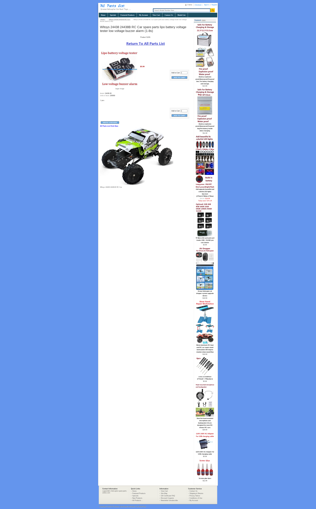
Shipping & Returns (196, 493)
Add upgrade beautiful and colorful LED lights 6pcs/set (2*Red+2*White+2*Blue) (205, 192)
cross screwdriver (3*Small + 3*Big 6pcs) (205, 378)
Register (214, 5)
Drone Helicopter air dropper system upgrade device (205, 293)
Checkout (198, 5)
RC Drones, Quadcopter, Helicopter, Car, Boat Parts (128, 506)
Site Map (164, 493)
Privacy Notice (194, 496)
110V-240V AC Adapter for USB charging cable (205, 453)
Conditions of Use (195, 498)
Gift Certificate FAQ (168, 496)
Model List (182, 15)
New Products (137, 498)
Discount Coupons (167, 498)
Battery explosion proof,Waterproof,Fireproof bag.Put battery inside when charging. (205, 127)
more (204, 20)
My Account (143, 15)
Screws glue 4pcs (205, 478)
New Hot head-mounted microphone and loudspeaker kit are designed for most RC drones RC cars (205, 423)
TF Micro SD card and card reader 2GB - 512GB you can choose (205, 240)
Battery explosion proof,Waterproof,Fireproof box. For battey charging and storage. (205, 80)
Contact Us (169, 15)
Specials (113, 15)
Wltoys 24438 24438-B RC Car (119, 19)
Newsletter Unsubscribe (169, 500)
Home (103, 15)
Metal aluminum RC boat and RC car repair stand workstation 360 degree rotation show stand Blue (205, 348)
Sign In (206, 5)
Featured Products (127, 15)
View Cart (156, 15)
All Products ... (137, 500)
